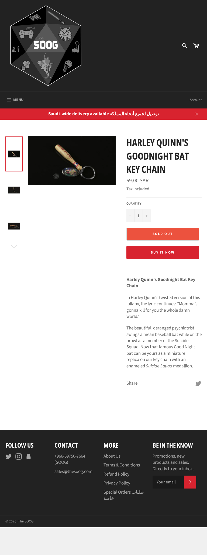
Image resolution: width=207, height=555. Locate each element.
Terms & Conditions (122, 465)
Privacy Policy (117, 483)
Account (196, 99)
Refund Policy (116, 474)
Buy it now (163, 252)
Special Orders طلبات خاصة (124, 495)
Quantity (133, 204)
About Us (112, 456)
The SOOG (25, 521)
